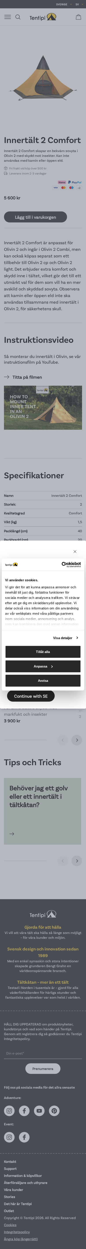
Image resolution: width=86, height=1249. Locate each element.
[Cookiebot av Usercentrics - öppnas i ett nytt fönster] (62, 564)
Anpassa (40, 666)
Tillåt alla (43, 652)
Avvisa (43, 680)
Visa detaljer (62, 638)
